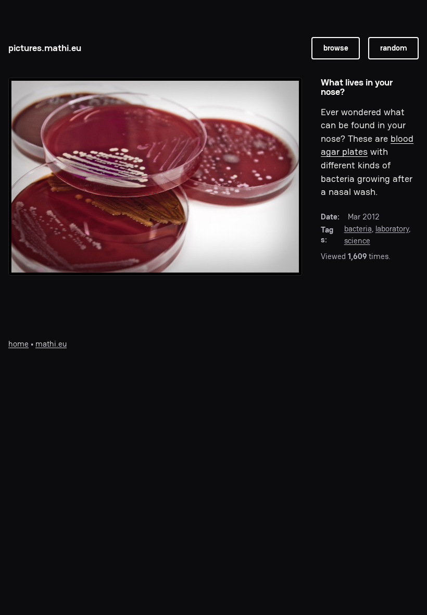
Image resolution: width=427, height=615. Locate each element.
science (357, 241)
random (393, 48)
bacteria (358, 229)
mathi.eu (51, 344)
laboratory (392, 229)
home (18, 344)
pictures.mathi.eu (44, 48)
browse (335, 48)
